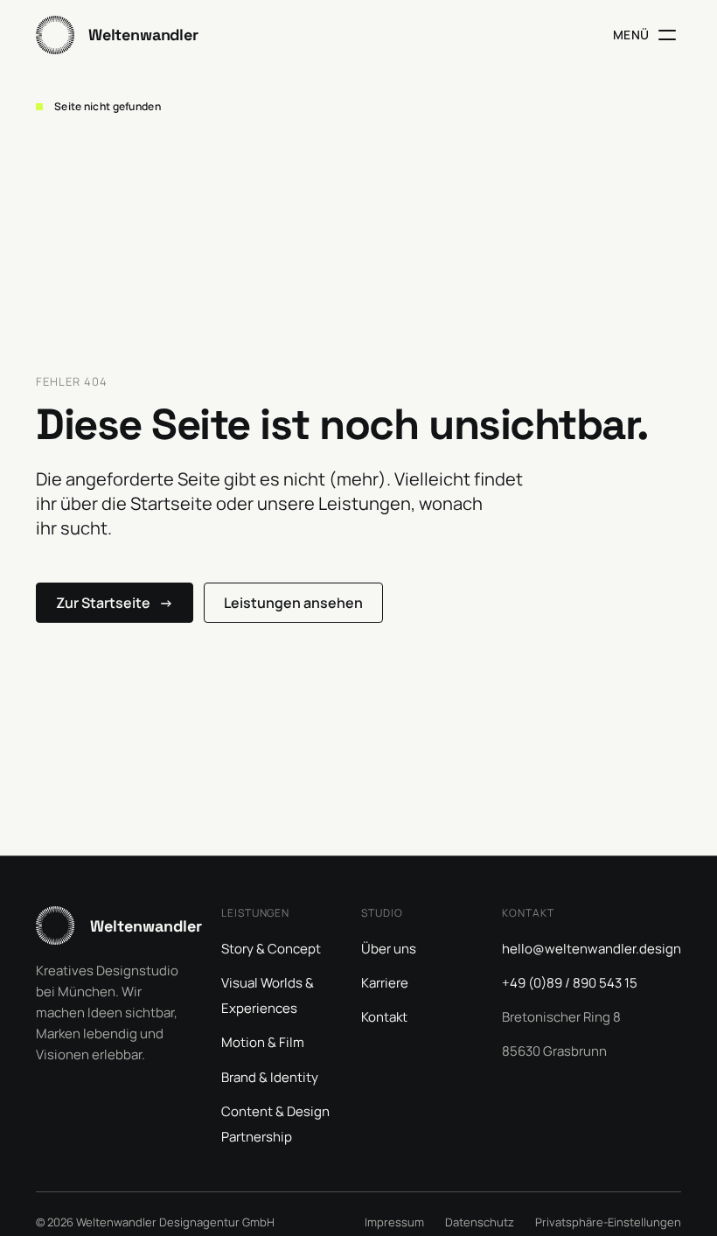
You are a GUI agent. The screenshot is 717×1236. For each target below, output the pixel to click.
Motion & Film (262, 1042)
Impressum (394, 1222)
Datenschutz (479, 1222)
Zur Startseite (114, 602)
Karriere (384, 983)
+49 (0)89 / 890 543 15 (569, 983)
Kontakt (384, 1017)
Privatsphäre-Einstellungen (608, 1222)
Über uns (388, 948)
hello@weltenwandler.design (591, 948)
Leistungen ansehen (293, 602)
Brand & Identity (269, 1077)
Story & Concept (271, 948)
